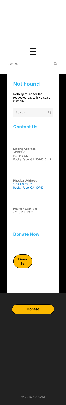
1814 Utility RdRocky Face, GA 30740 (28, 185)
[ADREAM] (33, 39)
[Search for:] (33, 112)
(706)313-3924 (23, 212)
